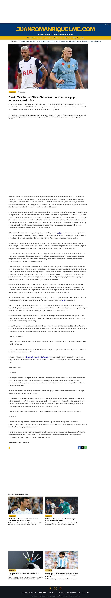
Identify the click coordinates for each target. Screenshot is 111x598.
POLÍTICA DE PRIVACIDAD (74, 596)
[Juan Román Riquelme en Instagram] (109, 25)
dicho (59, 233)
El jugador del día (78, 38)
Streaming (97, 41)
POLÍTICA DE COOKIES (62, 596)
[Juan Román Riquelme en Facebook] (105, 25)
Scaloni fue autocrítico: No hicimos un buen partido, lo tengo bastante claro (23, 519)
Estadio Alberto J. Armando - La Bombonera (54, 41)
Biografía (30, 38)
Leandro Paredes (35, 41)
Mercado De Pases (87, 41)
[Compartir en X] (82, 447)
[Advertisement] (55, 11)
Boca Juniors (39, 38)
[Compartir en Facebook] (79, 447)
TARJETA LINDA (42, 596)
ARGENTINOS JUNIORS (73, 593)
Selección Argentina (75, 41)
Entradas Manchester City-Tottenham (38, 357)
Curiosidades (48, 38)
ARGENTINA (12, 516)
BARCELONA (52, 593)
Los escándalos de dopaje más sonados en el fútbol (24, 574)
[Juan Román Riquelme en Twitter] (107, 25)
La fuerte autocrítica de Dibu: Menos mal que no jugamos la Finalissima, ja (61, 519)
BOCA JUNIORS (43, 593)
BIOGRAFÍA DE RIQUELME (29, 593)
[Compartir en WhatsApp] (85, 447)
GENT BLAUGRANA (52, 596)
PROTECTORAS (34, 596)
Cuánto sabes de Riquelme (63, 38)
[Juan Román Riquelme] (55, 32)
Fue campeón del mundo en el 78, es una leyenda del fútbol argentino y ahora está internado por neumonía (61, 574)
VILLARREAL (61, 593)
